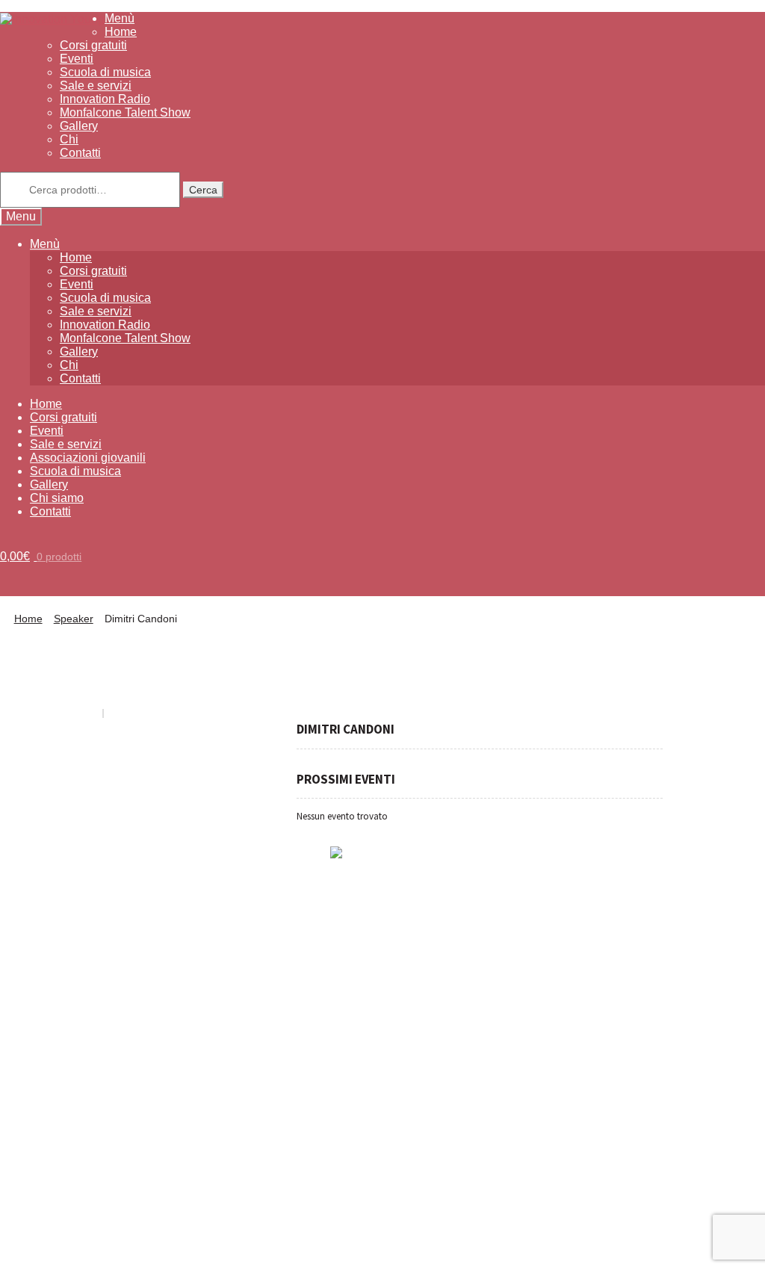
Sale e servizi (95, 85)
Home (121, 31)
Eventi (76, 58)
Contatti (80, 152)
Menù (119, 18)
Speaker (73, 619)
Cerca (203, 190)
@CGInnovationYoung (74, 1023)
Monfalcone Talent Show (125, 112)
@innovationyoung (66, 1002)
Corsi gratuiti (93, 45)
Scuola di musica (105, 72)
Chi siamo (57, 498)
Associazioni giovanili (88, 457)
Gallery (79, 126)
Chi (69, 139)
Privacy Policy (49, 1251)
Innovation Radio (105, 99)
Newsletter (515, 890)
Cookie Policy (133, 1251)
